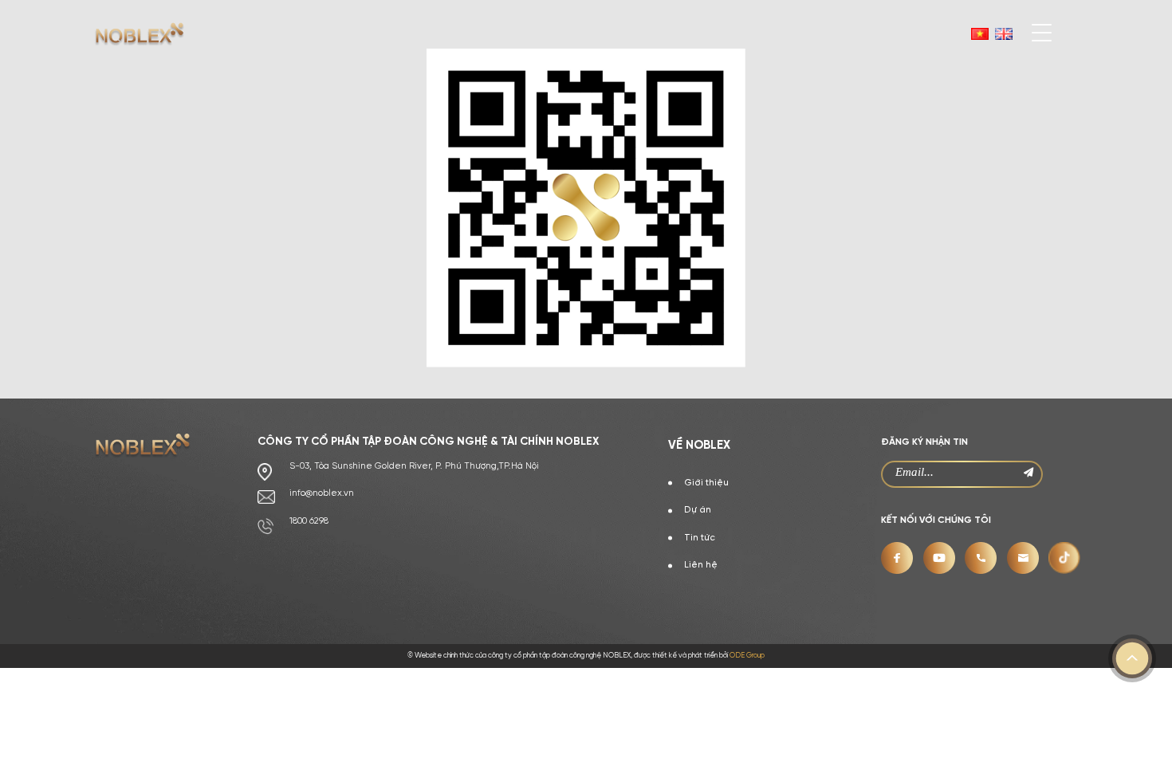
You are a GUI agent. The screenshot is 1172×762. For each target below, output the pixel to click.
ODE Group (747, 655)
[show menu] (1032, 40)
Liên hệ (701, 565)
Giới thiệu (706, 483)
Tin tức (699, 538)
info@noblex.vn (321, 493)
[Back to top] (1132, 658)
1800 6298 (308, 521)
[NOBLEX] (140, 33)
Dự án (697, 510)
